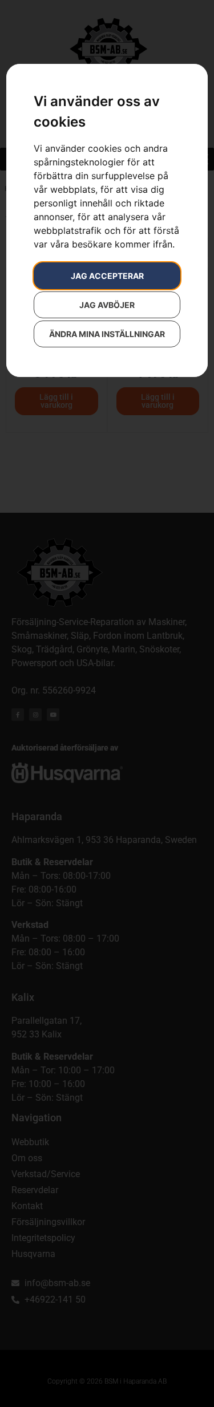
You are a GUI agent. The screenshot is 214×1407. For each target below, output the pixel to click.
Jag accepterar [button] (107, 276)
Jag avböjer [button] (107, 305)
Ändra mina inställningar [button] (107, 334)
